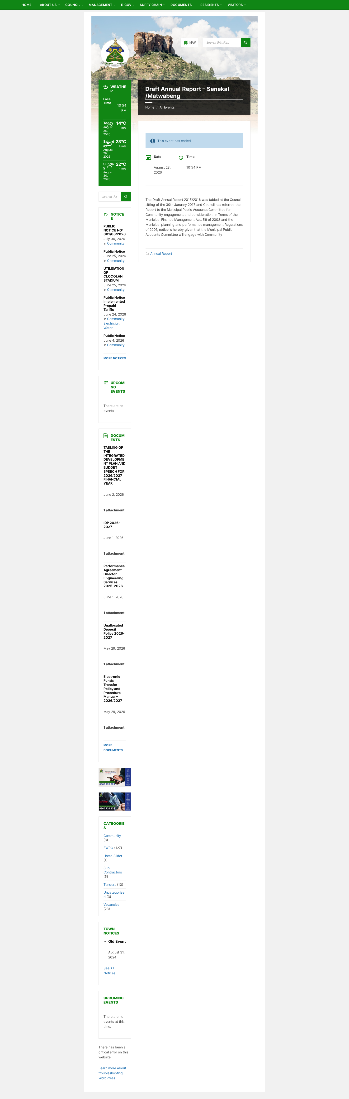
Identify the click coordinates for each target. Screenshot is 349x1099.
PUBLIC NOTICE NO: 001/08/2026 (115, 230)
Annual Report (161, 253)
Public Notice (114, 251)
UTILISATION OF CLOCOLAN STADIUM (114, 274)
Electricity (111, 323)
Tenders (110, 884)
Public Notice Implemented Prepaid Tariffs (114, 303)
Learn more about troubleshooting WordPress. (112, 1073)
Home (149, 107)
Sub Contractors (113, 870)
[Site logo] (115, 71)
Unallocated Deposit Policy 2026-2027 (114, 631)
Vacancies (111, 904)
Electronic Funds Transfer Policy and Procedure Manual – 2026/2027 (113, 688)
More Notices (115, 358)
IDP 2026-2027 (112, 525)
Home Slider (113, 856)
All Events (167, 107)
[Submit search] (245, 42)
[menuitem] (26, 4)
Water (108, 328)
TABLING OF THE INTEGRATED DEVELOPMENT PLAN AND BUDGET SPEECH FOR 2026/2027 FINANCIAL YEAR (114, 465)
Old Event (117, 941)
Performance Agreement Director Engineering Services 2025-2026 (114, 576)
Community (116, 243)
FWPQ (108, 848)
